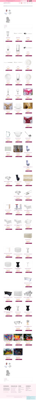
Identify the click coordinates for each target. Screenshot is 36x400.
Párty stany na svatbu (13, 389)
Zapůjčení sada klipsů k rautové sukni (18, 196)
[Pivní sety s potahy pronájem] (18, 322)
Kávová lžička (27, 37)
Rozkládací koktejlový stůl (28, 268)
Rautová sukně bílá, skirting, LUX (18, 297)
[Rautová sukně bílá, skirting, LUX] (18, 293)
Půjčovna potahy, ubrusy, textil (14, 387)
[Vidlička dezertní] (18, 33)
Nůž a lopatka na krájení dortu (28, 196)
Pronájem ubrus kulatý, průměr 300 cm (8, 268)
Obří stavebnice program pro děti (8, 341)
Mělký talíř (28, 66)
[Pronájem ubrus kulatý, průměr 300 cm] (8, 264)
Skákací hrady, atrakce (13, 390)
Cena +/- (6, 378)
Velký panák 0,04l (8, 37)
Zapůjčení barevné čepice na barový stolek (18, 210)
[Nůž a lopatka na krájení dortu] (27, 192)
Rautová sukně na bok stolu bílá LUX (8, 253)
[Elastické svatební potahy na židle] (27, 148)
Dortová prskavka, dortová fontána (28, 109)
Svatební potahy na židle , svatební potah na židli (18, 152)
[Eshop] (8, 12)
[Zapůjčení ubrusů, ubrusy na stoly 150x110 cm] (8, 221)
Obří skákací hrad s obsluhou (28, 341)
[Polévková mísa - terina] (27, 221)
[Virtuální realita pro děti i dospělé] (18, 351)
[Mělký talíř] (27, 62)
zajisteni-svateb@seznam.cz (10, 1)
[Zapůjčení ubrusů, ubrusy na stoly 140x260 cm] (18, 221)
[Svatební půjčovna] (8, 19)
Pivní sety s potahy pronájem (18, 326)
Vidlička (18, 66)
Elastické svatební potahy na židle (28, 152)
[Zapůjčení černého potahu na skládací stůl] (8, 293)
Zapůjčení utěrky (8, 152)
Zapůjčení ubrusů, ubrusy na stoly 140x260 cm (18, 225)
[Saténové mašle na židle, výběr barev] (27, 119)
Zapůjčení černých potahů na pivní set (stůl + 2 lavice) (8, 312)
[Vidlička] (18, 62)
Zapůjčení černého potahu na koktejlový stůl (18, 268)
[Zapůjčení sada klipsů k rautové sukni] (18, 192)
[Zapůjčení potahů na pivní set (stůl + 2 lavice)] (27, 293)
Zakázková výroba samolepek (14, 392)
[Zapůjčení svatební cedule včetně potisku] (27, 322)
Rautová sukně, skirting (28, 239)
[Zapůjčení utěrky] (8, 148)
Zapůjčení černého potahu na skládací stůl (8, 297)
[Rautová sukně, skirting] (27, 235)
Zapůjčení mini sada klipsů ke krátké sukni (8, 181)
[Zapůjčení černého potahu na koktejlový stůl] (18, 264)
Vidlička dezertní (18, 37)
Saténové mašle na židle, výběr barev (28, 123)
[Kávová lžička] (27, 33)
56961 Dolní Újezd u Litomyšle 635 (9, 0)
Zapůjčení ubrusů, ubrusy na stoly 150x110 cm (8, 225)
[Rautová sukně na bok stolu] (8, 206)
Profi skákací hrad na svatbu (18, 341)
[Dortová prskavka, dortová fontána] (27, 105)
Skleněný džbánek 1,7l (8, 138)
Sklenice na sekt (8, 95)
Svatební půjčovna (18, 199)
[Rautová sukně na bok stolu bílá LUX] (8, 249)
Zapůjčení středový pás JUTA (28, 181)
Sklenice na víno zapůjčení (18, 95)
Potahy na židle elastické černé (18, 181)
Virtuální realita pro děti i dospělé (18, 355)
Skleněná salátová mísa (18, 138)
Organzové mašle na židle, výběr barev (28, 95)
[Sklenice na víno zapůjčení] (18, 91)
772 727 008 (14, 0)
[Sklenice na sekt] (8, 91)
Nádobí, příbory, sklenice (13, 388)
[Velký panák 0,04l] (8, 33)
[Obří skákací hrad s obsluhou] (8, 351)
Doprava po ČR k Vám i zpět (13, 391)
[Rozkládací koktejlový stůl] (27, 264)
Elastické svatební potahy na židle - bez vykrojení (27, 167)
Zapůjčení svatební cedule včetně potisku (28, 326)
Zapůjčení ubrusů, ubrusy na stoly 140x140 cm (28, 210)
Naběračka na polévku (27, 138)
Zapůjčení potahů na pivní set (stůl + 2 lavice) (28, 297)
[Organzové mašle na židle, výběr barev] (27, 91)
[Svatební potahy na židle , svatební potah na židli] (18, 148)
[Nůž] (8, 62)
